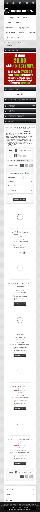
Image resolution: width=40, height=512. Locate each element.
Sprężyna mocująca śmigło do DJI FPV (20, 283)
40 (26, 166)
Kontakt (32, 33)
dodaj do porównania (21, 245)
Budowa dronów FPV (12, 38)
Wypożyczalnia (23, 28)
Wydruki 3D (22, 33)
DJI (23, 239)
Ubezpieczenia (10, 33)
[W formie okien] (15, 155)
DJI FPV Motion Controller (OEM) (20, 386)
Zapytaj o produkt (20, 304)
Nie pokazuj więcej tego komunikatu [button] (21, 509)
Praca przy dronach (12, 18)
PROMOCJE (9, 23)
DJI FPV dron (20, 335)
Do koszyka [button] (24, 252)
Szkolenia (25, 18)
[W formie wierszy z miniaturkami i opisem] (20, 155)
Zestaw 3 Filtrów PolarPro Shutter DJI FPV (20, 440)
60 (31, 166)
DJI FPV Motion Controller (20, 232)
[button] (20, 181)
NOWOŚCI (19, 23)
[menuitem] (12, 17)
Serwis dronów (10, 28)
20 (22, 166)
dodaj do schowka (21, 247)
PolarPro (23, 450)
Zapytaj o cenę (20, 286)
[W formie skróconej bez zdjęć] (24, 155)
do (22, 177)
